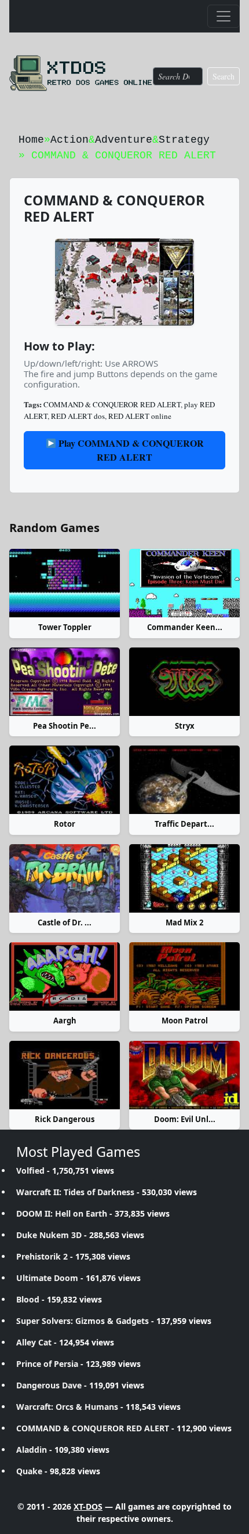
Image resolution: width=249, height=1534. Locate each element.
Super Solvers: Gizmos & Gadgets (82, 1320)
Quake (29, 1471)
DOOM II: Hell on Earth (61, 1213)
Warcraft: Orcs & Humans (67, 1406)
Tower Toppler (64, 627)
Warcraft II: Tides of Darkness (75, 1191)
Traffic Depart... (184, 824)
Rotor (64, 824)
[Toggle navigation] (223, 16)
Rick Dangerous (64, 1119)
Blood (27, 1299)
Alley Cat (34, 1342)
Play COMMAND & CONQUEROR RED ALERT (130, 450)
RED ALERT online (139, 416)
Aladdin (31, 1449)
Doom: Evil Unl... (184, 1119)
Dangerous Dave (49, 1385)
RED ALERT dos (78, 416)
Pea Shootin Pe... (64, 726)
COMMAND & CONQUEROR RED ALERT (112, 404)
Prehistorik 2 (42, 1256)
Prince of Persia (47, 1363)
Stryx (185, 726)
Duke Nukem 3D (49, 1234)
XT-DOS (88, 1506)
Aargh (64, 1020)
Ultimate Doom (47, 1277)
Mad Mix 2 (184, 922)
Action (69, 140)
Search (224, 76)
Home (31, 140)
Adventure (123, 140)
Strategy (184, 140)
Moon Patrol (185, 1020)
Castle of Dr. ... (64, 922)
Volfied (30, 1170)
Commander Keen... (184, 627)
